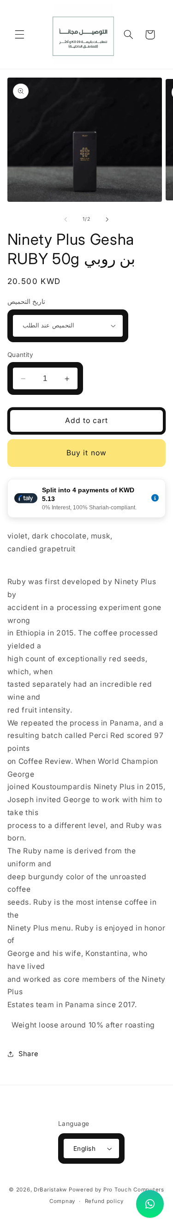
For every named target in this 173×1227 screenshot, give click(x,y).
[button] (19, 34)
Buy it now (86, 452)
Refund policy (104, 1201)
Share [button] (28, 1054)
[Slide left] (65, 219)
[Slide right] (107, 219)
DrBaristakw (50, 1189)
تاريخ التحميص (26, 301)
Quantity (20, 354)
